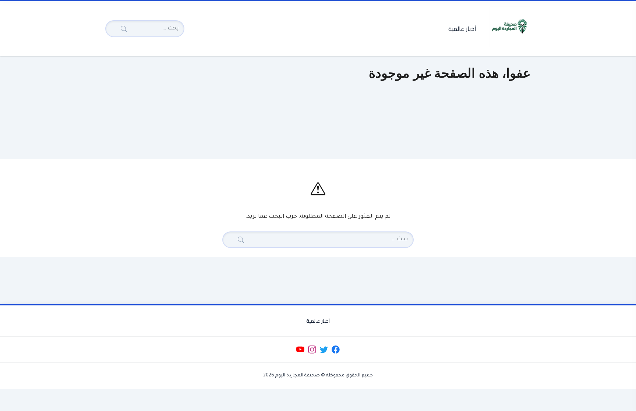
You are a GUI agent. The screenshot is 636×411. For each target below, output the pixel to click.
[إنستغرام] (312, 349)
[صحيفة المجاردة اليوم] (509, 26)
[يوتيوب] (300, 349)
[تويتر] (323, 349)
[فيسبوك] (336, 349)
